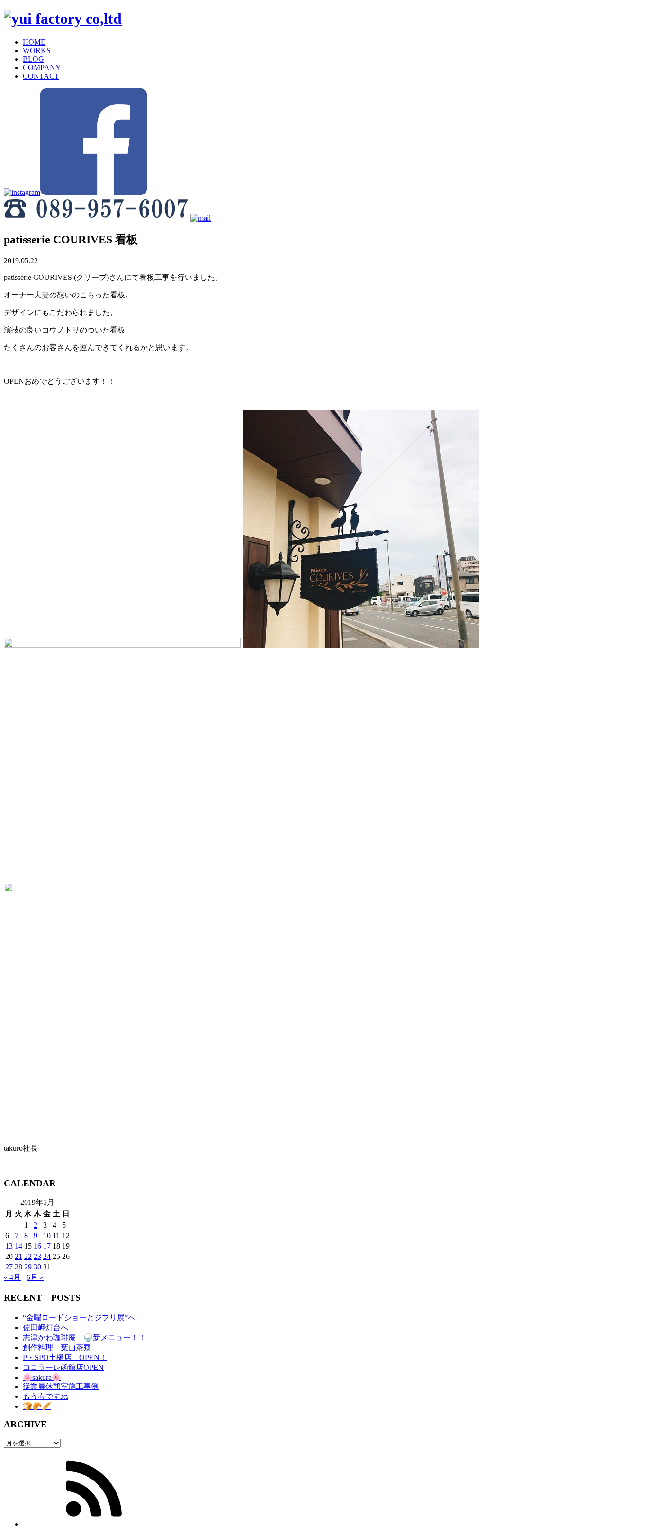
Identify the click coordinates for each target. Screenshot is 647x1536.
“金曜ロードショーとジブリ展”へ (79, 1318)
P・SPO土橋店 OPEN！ (65, 1357)
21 (18, 1256)
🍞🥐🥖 (37, 1406)
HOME (34, 42)
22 (28, 1256)
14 (18, 1246)
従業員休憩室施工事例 (61, 1386)
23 (37, 1256)
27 (9, 1267)
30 (37, 1267)
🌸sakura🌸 (42, 1377)
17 (47, 1246)
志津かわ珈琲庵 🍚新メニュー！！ (84, 1337)
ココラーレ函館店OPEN (63, 1367)
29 (28, 1267)
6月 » (35, 1277)
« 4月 (12, 1277)
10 (47, 1235)
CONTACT (41, 76)
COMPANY (42, 68)
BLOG (33, 59)
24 (47, 1256)
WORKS (37, 50)
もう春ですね (45, 1396)
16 (37, 1246)
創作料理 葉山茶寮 (57, 1347)
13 (9, 1246)
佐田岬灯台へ (45, 1327)
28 (18, 1267)
